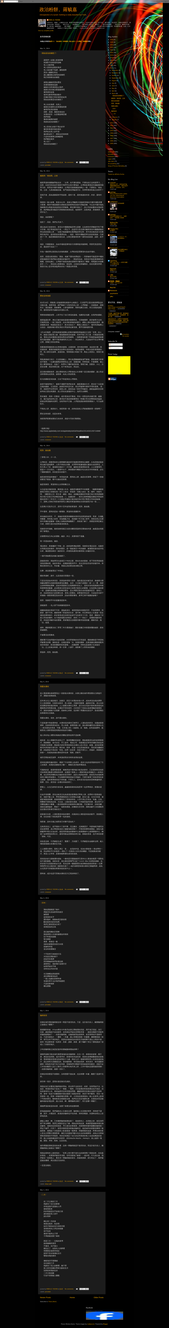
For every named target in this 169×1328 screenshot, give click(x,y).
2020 (112, 52)
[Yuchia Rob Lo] (104, 1319)
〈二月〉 (43, 1194)
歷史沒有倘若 (45, 296)
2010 (112, 130)
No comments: (69, 162)
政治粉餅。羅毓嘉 (58, 9)
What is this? (119, 373)
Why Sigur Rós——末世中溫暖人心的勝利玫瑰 (118, 263)
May (113, 88)
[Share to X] (84, 162)
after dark (111, 161)
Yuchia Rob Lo (89, 1310)
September (115, 78)
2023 (112, 45)
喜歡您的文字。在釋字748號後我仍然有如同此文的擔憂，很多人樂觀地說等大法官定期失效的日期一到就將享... (118, 321)
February (115, 117)
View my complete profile (45, 30)
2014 (112, 68)
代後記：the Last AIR (116, 283)
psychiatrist (114, 293)
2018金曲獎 (121, 203)
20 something (112, 163)
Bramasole (113, 290)
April (113, 91)
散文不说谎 (113, 276)
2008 (112, 135)
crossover (48, 285)
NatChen (113, 235)
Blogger (105, 1324)
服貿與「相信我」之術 (49, 175)
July (113, 83)
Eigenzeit (113, 268)
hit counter (125, 336)
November (115, 73)
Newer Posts (45, 1297)
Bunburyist (113, 248)
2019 (112, 55)
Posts (112, 344)
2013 (112, 123)
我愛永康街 (44, 686)
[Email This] (80, 162)
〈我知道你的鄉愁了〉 (49, 53)
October (114, 75)
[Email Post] (76, 162)
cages (110, 159)
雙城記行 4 (113, 270)
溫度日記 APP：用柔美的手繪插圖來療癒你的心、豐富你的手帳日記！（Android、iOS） (119, 185)
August (114, 80)
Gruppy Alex (114, 229)
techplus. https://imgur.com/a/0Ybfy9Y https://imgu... (116, 307)
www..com (119, 356)
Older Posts (99, 1297)
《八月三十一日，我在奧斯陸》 (123, 237)
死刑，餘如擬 (45, 450)
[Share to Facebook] (86, 162)
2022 (112, 47)
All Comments (114, 348)
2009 (112, 133)
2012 (112, 125)
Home (72, 1297)
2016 (112, 63)
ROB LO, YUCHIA (54, 20)
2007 (112, 138)
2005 (112, 143)
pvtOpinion (114, 201)
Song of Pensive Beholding (116, 166)
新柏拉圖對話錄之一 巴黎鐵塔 (123, 250)
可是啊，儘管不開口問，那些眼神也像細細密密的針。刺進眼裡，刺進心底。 (118, 315)
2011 (111, 128)
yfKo (111, 296)
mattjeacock (91, 1324)
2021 (112, 50)
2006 (112, 141)
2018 (112, 57)
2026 (112, 39)
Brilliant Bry (114, 222)
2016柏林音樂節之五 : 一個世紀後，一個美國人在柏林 (118, 217)
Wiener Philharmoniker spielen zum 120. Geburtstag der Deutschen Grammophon (118, 195)
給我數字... (113, 230)
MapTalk (113, 287)
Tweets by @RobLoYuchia (116, 174)
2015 (112, 65)
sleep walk (48, 1184)
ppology (113, 192)
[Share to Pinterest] (88, 162)
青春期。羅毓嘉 (115, 281)
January (114, 119)
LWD (111, 275)
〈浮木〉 (43, 903)
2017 (112, 60)
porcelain (48, 165)
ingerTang (113, 261)
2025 (112, 42)
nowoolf (113, 182)
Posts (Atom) (53, 1301)
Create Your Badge (98, 1310)
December (115, 70)
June (113, 85)
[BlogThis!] (82, 162)
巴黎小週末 (113, 224)
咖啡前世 (43, 1015)
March (114, 93)
